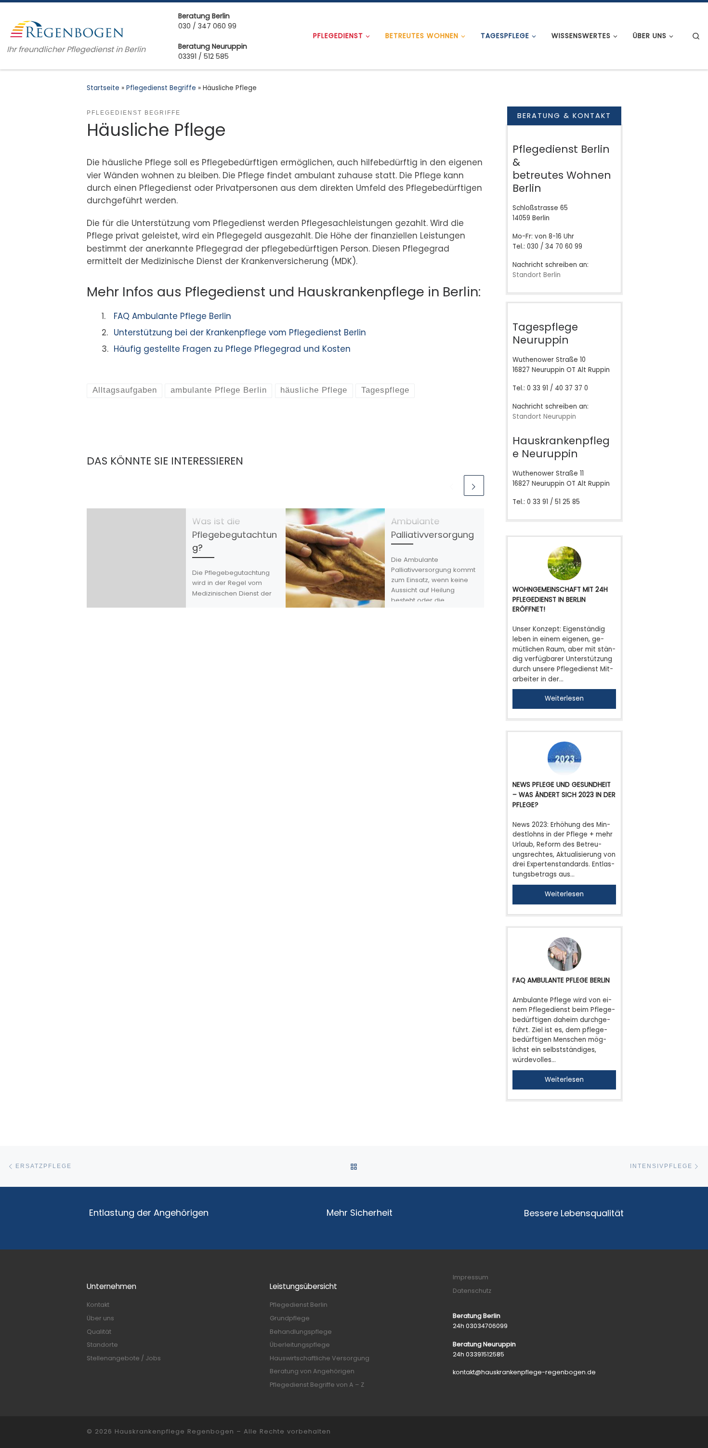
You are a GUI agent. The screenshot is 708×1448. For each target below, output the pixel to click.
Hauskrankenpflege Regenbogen (174, 1431)
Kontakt (98, 1305)
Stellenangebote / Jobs (124, 1358)
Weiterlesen (564, 698)
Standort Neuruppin (544, 416)
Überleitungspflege (300, 1345)
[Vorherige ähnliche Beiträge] (452, 485)
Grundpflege (290, 1318)
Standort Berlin (536, 274)
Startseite (103, 88)
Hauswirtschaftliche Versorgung (319, 1358)
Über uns (100, 1318)
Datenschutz (472, 1291)
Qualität (99, 1332)
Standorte (102, 1345)
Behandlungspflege (301, 1332)
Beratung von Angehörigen (312, 1371)
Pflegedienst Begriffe (161, 88)
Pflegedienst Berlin (299, 1305)
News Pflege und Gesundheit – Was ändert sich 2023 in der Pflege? (564, 794)
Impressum (470, 1277)
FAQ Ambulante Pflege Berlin (561, 980)
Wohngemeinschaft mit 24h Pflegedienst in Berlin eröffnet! (560, 599)
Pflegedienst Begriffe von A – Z (317, 1385)
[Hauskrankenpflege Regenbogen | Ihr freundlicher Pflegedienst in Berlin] (67, 28)
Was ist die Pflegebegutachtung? (234, 534)
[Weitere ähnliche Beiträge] (474, 485)
